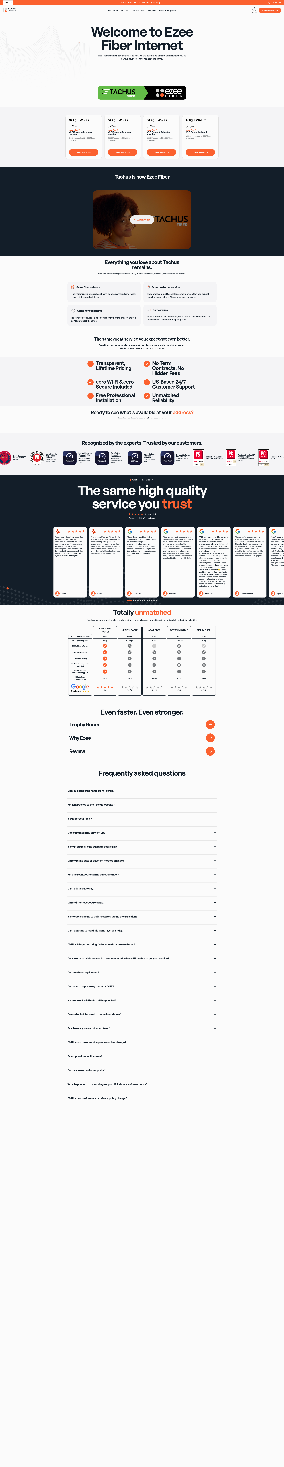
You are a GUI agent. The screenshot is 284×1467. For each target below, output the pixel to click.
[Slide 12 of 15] (151, 600)
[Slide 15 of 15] (156, 600)
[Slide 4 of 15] (137, 600)
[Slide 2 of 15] (133, 600)
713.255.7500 (276, 3)
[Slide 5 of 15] (138, 600)
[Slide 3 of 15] (135, 600)
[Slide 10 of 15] (147, 600)
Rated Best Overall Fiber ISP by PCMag (141, 2)
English (6, 2)
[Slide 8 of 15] (144, 600)
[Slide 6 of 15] (140, 600)
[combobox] (8, 2)
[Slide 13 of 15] (153, 600)
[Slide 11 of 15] (149, 600)
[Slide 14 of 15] (154, 600)
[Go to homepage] (9, 11)
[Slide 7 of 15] (142, 600)
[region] (142, 661)
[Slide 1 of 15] (129, 600)
